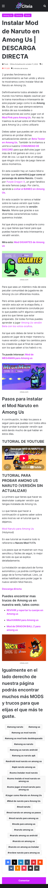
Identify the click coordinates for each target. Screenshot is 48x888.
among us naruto (24, 744)
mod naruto (24, 806)
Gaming (19, 15)
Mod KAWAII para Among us (23, 620)
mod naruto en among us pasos (24, 812)
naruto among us (24, 829)
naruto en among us (24, 841)
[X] (14, 862)
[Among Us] (24, 6)
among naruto (16, 727)
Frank (6, 64)
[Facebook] (8, 862)
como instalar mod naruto (24, 772)
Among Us (7, 15)
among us (35, 727)
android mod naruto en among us (24, 761)
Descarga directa (12, 588)
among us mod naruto (24, 732)
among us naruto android (24, 749)
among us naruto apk (24, 755)
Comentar (24, 880)
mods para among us (24, 824)
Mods (27, 15)
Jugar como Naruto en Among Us (24, 795)
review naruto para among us (24, 852)
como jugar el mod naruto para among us (24, 788)
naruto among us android (24, 835)
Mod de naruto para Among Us (24, 801)
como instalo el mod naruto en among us (24, 779)
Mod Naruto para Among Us (18, 528)
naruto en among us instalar (24, 847)
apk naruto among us (24, 767)
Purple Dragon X (16, 181)
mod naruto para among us (24, 818)
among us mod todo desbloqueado (24, 738)
